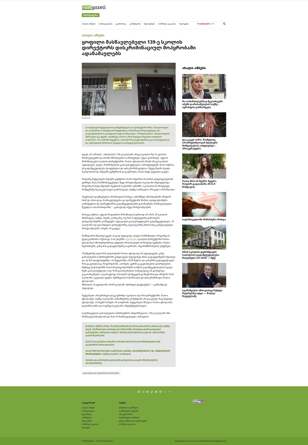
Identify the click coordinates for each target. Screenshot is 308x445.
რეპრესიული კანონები (129, 417)
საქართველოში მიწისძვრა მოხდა (204, 219)
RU (213, 24)
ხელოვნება (149, 24)
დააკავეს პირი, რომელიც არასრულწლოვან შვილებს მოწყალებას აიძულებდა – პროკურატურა (199, 144)
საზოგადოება (105, 24)
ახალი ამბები (88, 24)
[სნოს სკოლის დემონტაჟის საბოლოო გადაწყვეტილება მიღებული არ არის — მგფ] (204, 237)
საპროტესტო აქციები (128, 411)
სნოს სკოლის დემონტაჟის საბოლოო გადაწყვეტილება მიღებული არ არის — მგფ (200, 254)
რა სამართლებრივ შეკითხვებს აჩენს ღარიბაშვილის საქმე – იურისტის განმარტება (202, 104)
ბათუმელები (203, 24)
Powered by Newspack (104, 441)
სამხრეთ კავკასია (167, 24)
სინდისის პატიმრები (128, 407)
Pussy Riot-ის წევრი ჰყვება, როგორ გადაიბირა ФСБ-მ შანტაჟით (199, 183)
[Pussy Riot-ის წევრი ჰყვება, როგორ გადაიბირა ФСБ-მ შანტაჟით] (204, 166)
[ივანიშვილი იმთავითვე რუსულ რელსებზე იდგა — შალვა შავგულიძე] (204, 276)
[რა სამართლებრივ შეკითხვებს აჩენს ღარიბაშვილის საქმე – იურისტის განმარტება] (204, 87)
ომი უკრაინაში (125, 414)
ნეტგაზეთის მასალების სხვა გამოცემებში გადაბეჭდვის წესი (200, 441)
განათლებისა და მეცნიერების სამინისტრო (101, 373)
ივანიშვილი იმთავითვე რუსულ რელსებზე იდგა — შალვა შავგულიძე (202, 293)
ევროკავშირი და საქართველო (133, 421)
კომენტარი (135, 24)
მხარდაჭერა (90, 15)
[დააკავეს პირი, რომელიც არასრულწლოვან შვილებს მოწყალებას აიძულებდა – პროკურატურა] (204, 125)
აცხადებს (130, 239)
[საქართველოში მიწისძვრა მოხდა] (204, 205)
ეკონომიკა (121, 24)
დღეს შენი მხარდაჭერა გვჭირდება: (104, 350)
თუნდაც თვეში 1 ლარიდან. (116, 353)
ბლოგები (184, 24)
